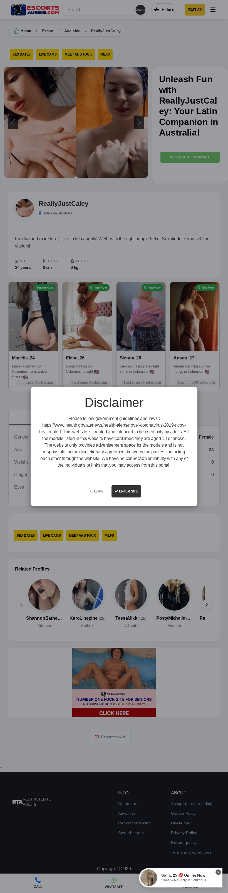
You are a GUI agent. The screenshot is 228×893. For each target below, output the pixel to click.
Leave (99, 491)
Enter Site (128, 491)
